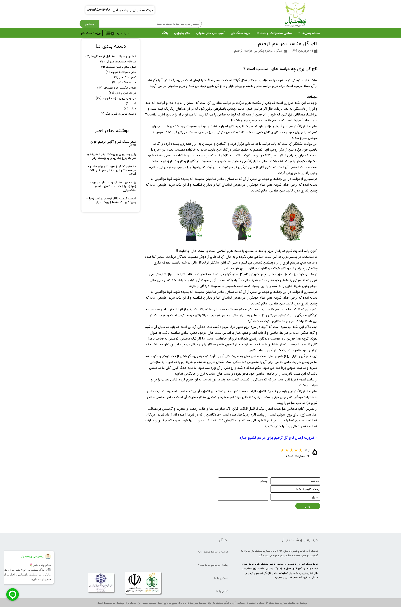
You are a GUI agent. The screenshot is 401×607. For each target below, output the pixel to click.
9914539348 (99, 10)
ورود (98, 32)
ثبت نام (86, 32)
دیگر (279, 50)
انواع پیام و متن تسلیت (118, 66)
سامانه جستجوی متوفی (118, 61)
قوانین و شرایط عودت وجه (213, 551)
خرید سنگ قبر (240, 32)
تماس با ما (222, 591)
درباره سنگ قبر (124, 82)
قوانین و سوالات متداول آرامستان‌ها (110, 56)
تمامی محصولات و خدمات (274, 32)
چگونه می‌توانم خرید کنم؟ (213, 565)
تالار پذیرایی (182, 32)
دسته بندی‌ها (310, 32)
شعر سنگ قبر (125, 77)
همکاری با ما (221, 578)
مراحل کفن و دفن (122, 92)
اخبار (131, 103)
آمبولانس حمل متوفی (210, 32)
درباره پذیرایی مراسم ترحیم (253, 50)
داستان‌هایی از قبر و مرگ (118, 113)
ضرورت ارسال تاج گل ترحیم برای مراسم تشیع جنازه (277, 438)
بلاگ (165, 32)
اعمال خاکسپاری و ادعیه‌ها (116, 87)
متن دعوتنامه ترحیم (121, 72)
